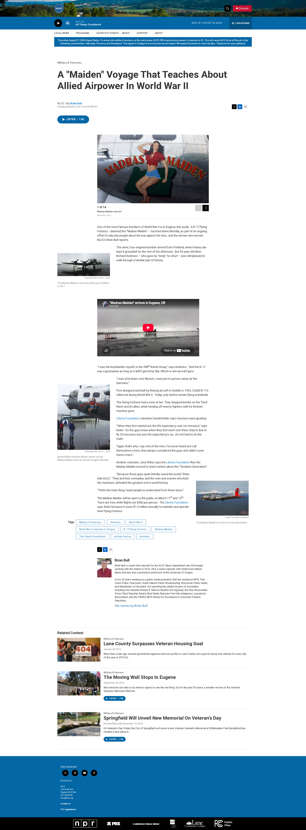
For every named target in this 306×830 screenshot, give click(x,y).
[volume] (67, 23)
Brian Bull (76, 103)
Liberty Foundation (128, 418)
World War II (136, 522)
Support (142, 33)
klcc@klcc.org (67, 798)
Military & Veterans (69, 62)
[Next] (205, 208)
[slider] (72, 23)
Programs (83, 33)
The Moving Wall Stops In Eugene (140, 677)
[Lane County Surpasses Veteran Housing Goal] (78, 650)
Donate (244, 8)
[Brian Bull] (104, 567)
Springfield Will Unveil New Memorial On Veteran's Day (162, 718)
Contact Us (66, 804)
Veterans (115, 522)
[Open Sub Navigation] (71, 33)
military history (122, 536)
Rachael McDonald (113, 723)
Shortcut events (107, 33)
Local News (61, 33)
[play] (58, 23)
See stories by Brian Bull (131, 605)
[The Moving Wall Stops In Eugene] (78, 683)
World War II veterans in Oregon (97, 529)
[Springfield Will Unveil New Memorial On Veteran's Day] (78, 724)
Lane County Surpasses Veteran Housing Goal (153, 643)
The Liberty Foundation (92, 536)
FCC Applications (68, 809)
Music (126, 33)
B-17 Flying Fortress (135, 529)
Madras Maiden (164, 529)
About (159, 33)
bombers (145, 536)
